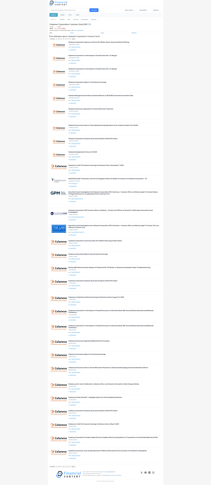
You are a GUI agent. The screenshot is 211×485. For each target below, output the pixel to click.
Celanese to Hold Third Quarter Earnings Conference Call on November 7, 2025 (96, 165)
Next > (73, 39)
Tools (77, 15)
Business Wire (73, 49)
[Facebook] (145, 474)
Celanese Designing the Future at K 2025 (82, 152)
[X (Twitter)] (141, 474)
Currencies (76, 19)
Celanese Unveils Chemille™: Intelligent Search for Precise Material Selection (95, 397)
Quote (72, 33)
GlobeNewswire (73, 186)
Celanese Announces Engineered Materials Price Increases (89, 341)
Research (134, 33)
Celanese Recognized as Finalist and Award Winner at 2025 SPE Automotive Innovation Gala (100, 95)
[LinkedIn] (149, 474)
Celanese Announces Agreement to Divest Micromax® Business (90, 109)
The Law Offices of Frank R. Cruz (78, 232)
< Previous (52, 39)
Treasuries (93, 19)
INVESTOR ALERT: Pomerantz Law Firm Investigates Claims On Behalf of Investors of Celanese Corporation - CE (107, 178)
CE (89, 24)
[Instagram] (153, 474)
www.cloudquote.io (110, 471)
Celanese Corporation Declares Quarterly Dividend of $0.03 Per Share (92, 138)
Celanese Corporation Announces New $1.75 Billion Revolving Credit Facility (95, 241)
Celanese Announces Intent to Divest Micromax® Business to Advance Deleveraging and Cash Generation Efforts (108, 367)
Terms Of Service (117, 475)
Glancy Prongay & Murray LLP (77, 198)
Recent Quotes (129, 10)
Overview (62, 19)
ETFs (70, 15)
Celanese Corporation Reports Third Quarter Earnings (87, 82)
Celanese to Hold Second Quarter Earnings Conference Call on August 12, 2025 (96, 297)
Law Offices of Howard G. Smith (78, 217)
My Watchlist (143, 10)
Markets (53, 15)
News (68, 19)
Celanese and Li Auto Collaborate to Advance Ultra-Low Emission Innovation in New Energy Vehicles (103, 384)
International (84, 19)
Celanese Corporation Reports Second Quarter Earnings (88, 254)
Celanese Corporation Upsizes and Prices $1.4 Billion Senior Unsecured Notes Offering (98, 42)
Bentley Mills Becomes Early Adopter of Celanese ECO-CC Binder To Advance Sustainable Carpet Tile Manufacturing (109, 267)
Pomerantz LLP (74, 183)
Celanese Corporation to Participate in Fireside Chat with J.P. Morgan (92, 55)
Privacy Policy (106, 475)
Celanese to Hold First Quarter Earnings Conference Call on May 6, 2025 (93, 424)
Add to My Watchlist (78, 30)
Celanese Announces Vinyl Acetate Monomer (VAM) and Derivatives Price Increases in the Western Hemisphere (107, 451)
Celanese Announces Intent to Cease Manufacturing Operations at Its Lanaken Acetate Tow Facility (103, 125)
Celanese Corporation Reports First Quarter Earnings (87, 354)
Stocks (62, 15)
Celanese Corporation (76, 47)
